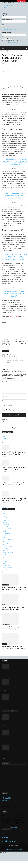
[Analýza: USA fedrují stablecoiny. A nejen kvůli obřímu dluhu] (14, 447)
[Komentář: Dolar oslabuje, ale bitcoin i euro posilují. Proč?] (14, 619)
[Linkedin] (22, 66)
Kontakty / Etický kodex (9, 5)
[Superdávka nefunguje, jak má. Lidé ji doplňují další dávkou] (14, 463)
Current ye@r (5, 419)
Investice (5, 559)
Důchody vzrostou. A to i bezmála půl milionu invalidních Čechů (14, 499)
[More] (26, 66)
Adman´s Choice (7, 567)
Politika (5, 561)
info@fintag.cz (5, 800)
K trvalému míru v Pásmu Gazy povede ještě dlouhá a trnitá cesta (15, 162)
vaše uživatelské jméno (8, 19)
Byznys (5, 556)
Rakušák (9, 354)
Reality (5, 554)
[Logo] (3, 51)
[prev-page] (2, 653)
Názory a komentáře (8, 517)
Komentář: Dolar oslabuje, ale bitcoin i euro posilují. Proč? (12, 628)
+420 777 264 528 (6, 797)
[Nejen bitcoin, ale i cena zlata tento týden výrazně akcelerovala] (14, 639)
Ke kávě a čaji (6, 565)
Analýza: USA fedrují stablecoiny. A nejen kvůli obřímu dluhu (13, 453)
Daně (4, 531)
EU (4, 537)
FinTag (5, 515)
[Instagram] (3, 10)
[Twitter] (4, 10)
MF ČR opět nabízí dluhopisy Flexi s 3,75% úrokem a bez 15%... (14, 484)
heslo (3, 24)
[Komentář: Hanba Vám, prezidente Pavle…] (14, 717)
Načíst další (4, 507)
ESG (4, 541)
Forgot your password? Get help (10, 28)
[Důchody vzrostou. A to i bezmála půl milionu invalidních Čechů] (14, 493)
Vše (4, 436)
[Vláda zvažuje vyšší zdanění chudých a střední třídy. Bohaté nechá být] (14, 747)
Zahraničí (5, 526)
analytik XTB (13, 316)
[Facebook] (8, 66)
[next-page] (3, 653)
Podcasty (5, 550)
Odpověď (9, 364)
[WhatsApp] (18, 66)
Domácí (5, 518)
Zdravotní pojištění (8, 552)
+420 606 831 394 (6, 798)
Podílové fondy (7, 528)
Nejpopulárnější (7, 440)
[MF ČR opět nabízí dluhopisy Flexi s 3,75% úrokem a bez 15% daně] (14, 478)
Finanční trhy (6, 520)
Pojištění (5, 535)
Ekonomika (6, 558)
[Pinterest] (15, 66)
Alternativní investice (8, 539)
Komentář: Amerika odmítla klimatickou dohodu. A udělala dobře (15, 196)
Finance (5, 563)
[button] (2, 48)
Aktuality (5, 569)
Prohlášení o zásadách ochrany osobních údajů (14, 29)
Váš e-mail (4, 37)
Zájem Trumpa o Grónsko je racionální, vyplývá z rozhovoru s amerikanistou (14, 257)
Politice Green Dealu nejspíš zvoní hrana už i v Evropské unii (20, 341)
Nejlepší (5, 438)
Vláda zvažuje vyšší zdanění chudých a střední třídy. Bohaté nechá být (13, 754)
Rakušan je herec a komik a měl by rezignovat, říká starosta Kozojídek (6, 342)
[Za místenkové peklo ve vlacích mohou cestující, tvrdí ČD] (14, 732)
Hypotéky (5, 522)
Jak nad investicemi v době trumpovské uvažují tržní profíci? (14, 293)
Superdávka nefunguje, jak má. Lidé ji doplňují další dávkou (14, 468)
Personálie (5, 548)
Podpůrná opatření (8, 546)
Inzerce (5, 7)
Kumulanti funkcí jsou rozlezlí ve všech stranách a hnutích (13, 608)
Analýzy (5, 530)
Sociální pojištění (7, 543)
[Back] (2, 11)
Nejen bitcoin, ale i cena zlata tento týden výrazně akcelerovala (13, 647)
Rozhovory (6, 544)
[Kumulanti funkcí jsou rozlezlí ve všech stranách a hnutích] (14, 599)
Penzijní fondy (6, 533)
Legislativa (6, 524)
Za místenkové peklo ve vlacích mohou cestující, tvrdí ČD (13, 738)
